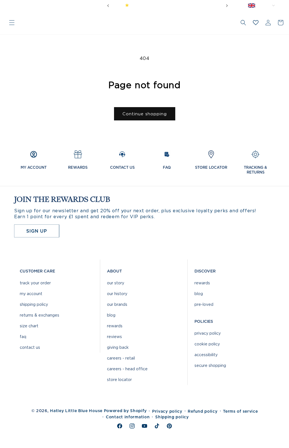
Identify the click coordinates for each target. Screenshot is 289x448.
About (114, 271)
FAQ (23, 336)
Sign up (36, 231)
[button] (12, 22)
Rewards (114, 326)
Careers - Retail (121, 358)
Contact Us (30, 347)
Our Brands (117, 304)
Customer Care (37, 271)
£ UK (266, 5)
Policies (203, 321)
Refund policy (202, 411)
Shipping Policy (34, 304)
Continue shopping (144, 113)
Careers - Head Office (127, 369)
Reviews (114, 336)
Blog (111, 315)
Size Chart (29, 326)
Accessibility (206, 354)
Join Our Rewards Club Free (188, 5)
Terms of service (240, 411)
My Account (31, 293)
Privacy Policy (207, 333)
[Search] (243, 22)
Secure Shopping (210, 365)
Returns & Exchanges (39, 315)
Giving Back (118, 347)
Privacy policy (167, 411)
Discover (205, 271)
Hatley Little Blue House (76, 411)
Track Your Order (35, 283)
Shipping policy (172, 417)
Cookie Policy (207, 344)
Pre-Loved (203, 304)
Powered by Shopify (125, 411)
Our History (117, 293)
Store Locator (119, 379)
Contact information (128, 417)
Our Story (115, 283)
